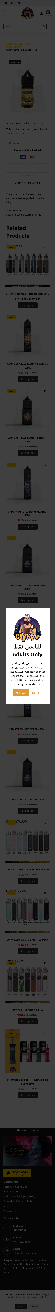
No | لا (35, 692)
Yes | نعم (21, 692)
